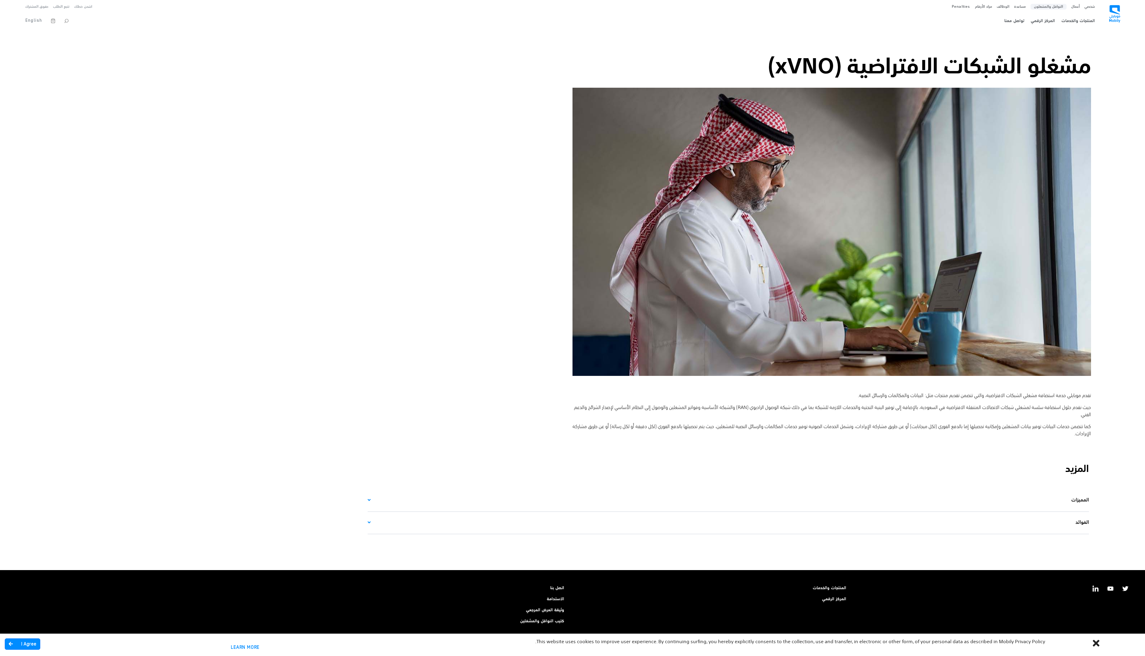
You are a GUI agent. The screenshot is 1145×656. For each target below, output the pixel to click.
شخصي (1089, 7)
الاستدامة (555, 599)
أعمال (1075, 7)
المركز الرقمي (834, 599)
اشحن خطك (83, 7)
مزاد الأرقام (983, 7)
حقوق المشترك (36, 7)
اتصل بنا (557, 588)
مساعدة (1020, 7)
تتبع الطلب (61, 7)
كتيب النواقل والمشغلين (542, 621)
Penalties (961, 7)
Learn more (245, 647)
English (33, 20)
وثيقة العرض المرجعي (545, 610)
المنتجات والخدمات (829, 588)
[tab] (728, 500)
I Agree (28, 644)
